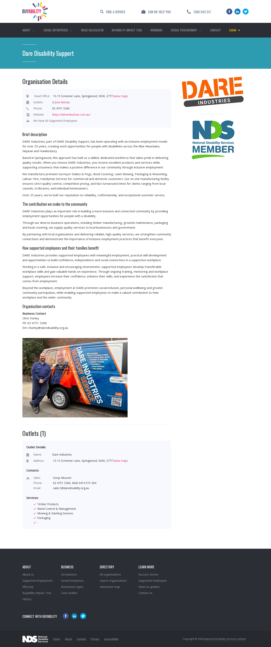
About (68, 639)
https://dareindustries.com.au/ (71, 114)
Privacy (95, 639)
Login (234, 30)
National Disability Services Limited (225, 639)
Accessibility (111, 639)
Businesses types (72, 587)
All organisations (110, 574)
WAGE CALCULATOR (92, 30)
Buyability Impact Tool (36, 593)
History (27, 599)
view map (120, 96)
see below (61, 102)
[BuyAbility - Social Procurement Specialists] (35, 11)
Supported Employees (152, 580)
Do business (69, 574)
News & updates (149, 587)
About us (28, 574)
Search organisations (113, 580)
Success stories (148, 574)
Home (56, 639)
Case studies (69, 593)
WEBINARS (156, 30)
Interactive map (110, 587)
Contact (215, 30)
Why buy (27, 587)
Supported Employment (37, 580)
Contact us (145, 593)
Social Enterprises (72, 580)
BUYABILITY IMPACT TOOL (127, 30)
